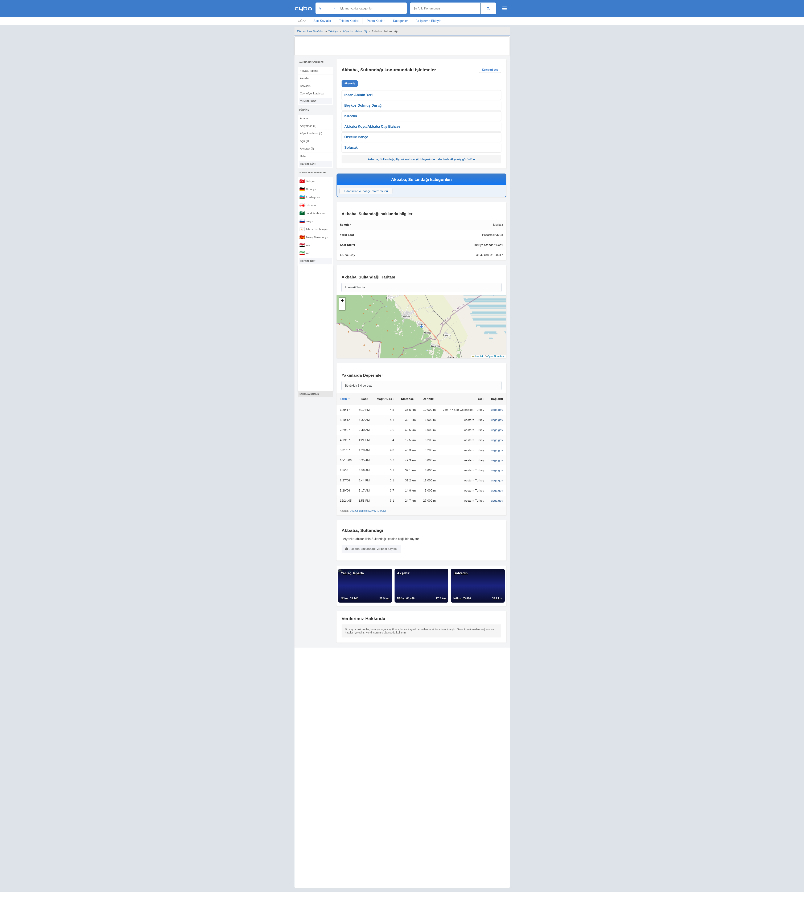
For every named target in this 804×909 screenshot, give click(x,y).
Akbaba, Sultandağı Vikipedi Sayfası (373, 548)
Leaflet (478, 356)
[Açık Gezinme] (504, 8)
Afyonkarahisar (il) (355, 31)
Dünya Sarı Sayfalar (310, 31)
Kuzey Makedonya (313, 237)
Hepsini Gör (308, 164)
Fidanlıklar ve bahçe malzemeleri (366, 191)
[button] (342, 301)
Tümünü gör (308, 101)
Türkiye (333, 31)
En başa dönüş (309, 394)
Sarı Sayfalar (322, 21)
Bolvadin (305, 85)
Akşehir (304, 78)
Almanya (307, 189)
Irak (304, 245)
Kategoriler (400, 21)
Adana (304, 118)
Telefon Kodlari (349, 21)
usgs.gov (497, 409)
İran (304, 253)
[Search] (488, 8)
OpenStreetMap (496, 356)
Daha (303, 156)
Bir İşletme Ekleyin (428, 21)
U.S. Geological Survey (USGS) (368, 510)
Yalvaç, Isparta (309, 70)
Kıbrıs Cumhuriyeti (313, 229)
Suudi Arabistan (312, 213)
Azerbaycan (309, 197)
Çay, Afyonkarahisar (312, 93)
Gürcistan (308, 205)
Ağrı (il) (304, 141)
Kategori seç (490, 69)
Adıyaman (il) (308, 125)
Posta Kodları (376, 21)
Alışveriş (349, 83)
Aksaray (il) (307, 148)
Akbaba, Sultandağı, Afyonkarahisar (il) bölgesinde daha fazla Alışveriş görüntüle (421, 159)
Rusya (306, 221)
